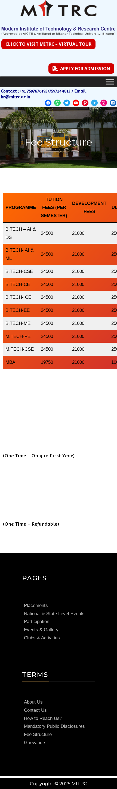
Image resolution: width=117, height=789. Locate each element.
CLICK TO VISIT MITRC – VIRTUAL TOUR (48, 44)
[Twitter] (66, 103)
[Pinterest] (85, 103)
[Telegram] (94, 103)
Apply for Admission (85, 69)
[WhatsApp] (57, 103)
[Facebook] (48, 103)
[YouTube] (76, 103)
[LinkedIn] (113, 103)
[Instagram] (103, 103)
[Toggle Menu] (110, 82)
